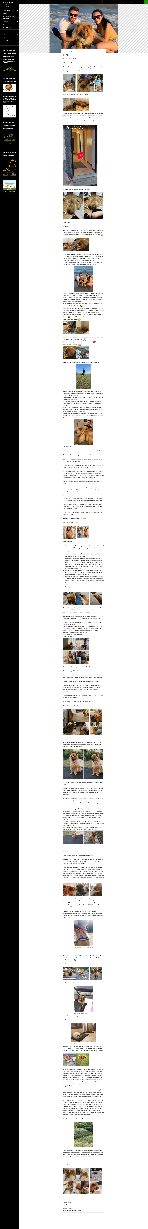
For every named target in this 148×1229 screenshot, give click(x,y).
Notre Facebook (7, 43)
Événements (5, 13)
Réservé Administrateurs (108, 2)
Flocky (68, 1203)
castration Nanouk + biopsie (71, 1016)
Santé (4, 24)
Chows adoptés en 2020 (69, 52)
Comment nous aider (93, 2)
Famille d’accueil (80, 2)
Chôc (75, 58)
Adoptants (69, 2)
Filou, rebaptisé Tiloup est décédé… (72, 1209)
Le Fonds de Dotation (58, 2)
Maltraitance (6, 31)
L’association (46, 2)
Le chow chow (37, 2)
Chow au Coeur (8, 2)
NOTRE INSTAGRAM (7, 40)
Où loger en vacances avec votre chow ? (9, 17)
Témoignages (6, 21)
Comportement (6, 27)
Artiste (4, 34)
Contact (5, 37)
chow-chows (6, 10)
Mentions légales (138, 2)
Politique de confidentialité (124, 2)
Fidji (75, 960)
